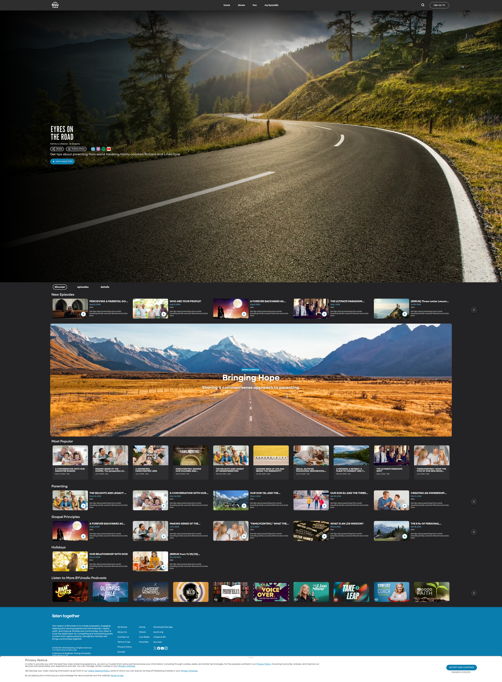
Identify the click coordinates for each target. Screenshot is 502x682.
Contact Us (123, 637)
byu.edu (157, 642)
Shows (142, 632)
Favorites (143, 642)
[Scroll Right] (474, 309)
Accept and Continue (461, 667)
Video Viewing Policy (98, 671)
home (227, 5)
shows (241, 5)
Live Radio (144, 637)
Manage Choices (460, 672)
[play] (83, 314)
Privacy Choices (189, 671)
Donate (121, 652)
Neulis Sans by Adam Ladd (66, 650)
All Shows (122, 627)
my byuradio (271, 5)
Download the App (163, 627)
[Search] (423, 5)
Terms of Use (124, 642)
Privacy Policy (125, 647)
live (255, 5)
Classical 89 (159, 637)
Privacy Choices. (126, 666)
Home (142, 627)
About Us (122, 632)
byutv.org (158, 632)
